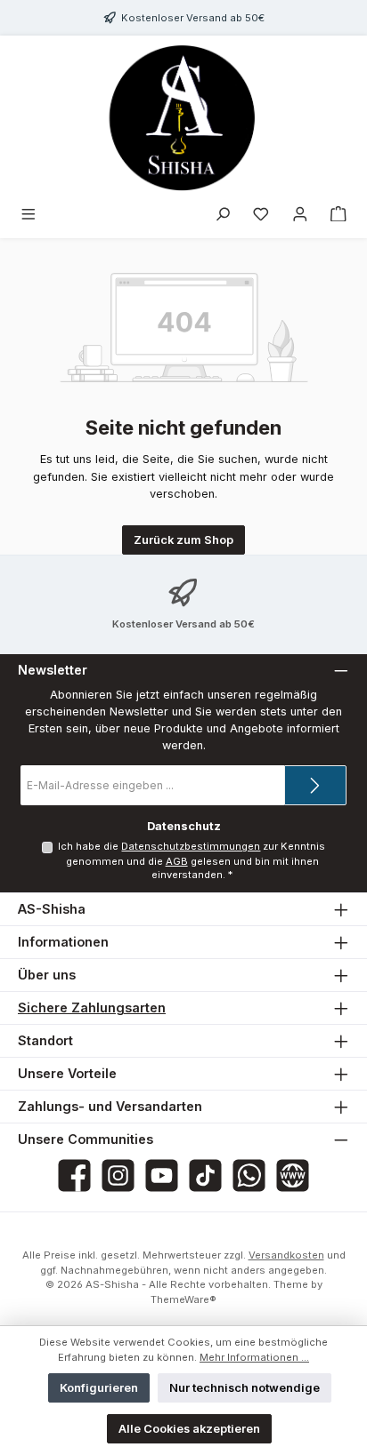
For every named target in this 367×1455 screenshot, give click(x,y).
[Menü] (28, 214)
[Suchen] (222, 214)
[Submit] (315, 785)
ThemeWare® (183, 1299)
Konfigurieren (99, 1388)
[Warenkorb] (338, 214)
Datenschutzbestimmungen (190, 846)
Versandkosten (286, 1255)
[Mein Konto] (300, 214)
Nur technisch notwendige (244, 1388)
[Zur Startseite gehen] (183, 117)
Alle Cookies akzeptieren (189, 1428)
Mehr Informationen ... (254, 1357)
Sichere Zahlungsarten (92, 1007)
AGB (177, 861)
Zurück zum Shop (183, 540)
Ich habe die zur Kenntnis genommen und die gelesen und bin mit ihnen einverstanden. (191, 860)
